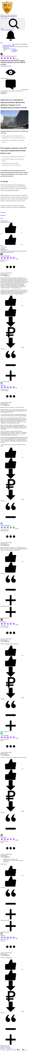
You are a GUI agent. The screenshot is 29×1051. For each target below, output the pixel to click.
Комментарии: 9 (4, 249)
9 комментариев (4, 221)
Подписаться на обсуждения (19, 251)
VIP (1, 56)
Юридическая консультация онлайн (9, 16)
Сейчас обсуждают (7, 46)
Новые (8, 252)
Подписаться (3, 247)
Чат (2, 275)
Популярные (3, 252)
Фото (2, 218)
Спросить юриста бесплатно (7, 29)
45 (9, 1046)
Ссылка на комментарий (6, 273)
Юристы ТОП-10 (7, 45)
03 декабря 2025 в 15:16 (6, 66)
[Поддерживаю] (11, 305)
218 (10, 1048)
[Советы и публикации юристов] (7, 13)
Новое (6, 47)
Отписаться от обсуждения (7, 251)
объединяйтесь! (13, 15)
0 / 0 (3, 245)
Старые (11, 252)
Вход (2, 42)
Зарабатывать (4, 93)
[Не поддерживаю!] (11, 316)
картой (22, 347)
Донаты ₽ (3, 248)
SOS (4, 50)
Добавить (14, 1049)
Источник (3, 212)
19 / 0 (2, 234)
